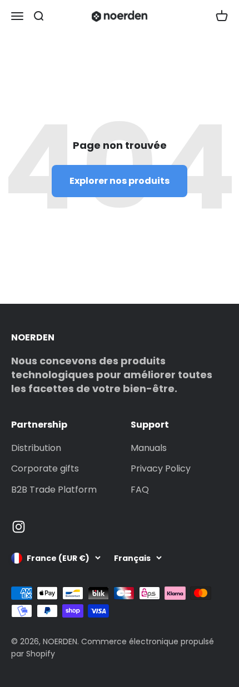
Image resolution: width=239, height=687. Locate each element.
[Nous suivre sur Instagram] (18, 526)
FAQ (140, 489)
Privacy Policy (161, 468)
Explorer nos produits (119, 180)
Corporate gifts (45, 468)
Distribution (36, 448)
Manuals (149, 448)
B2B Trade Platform (54, 489)
